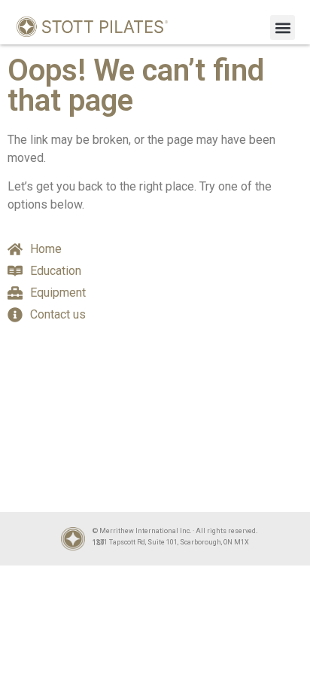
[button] (282, 27)
